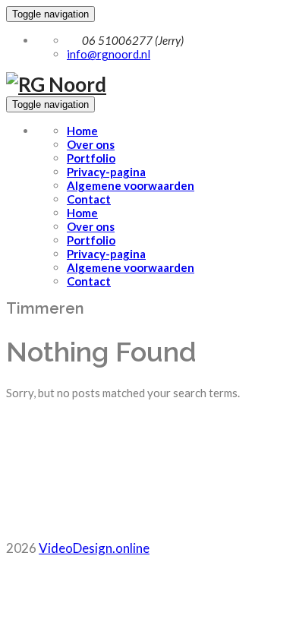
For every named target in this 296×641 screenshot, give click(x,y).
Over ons (91, 144)
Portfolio (91, 158)
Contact (89, 199)
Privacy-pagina (106, 171)
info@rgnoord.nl (108, 54)
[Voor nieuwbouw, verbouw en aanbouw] (56, 84)
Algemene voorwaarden (130, 185)
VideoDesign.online (94, 548)
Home (82, 130)
